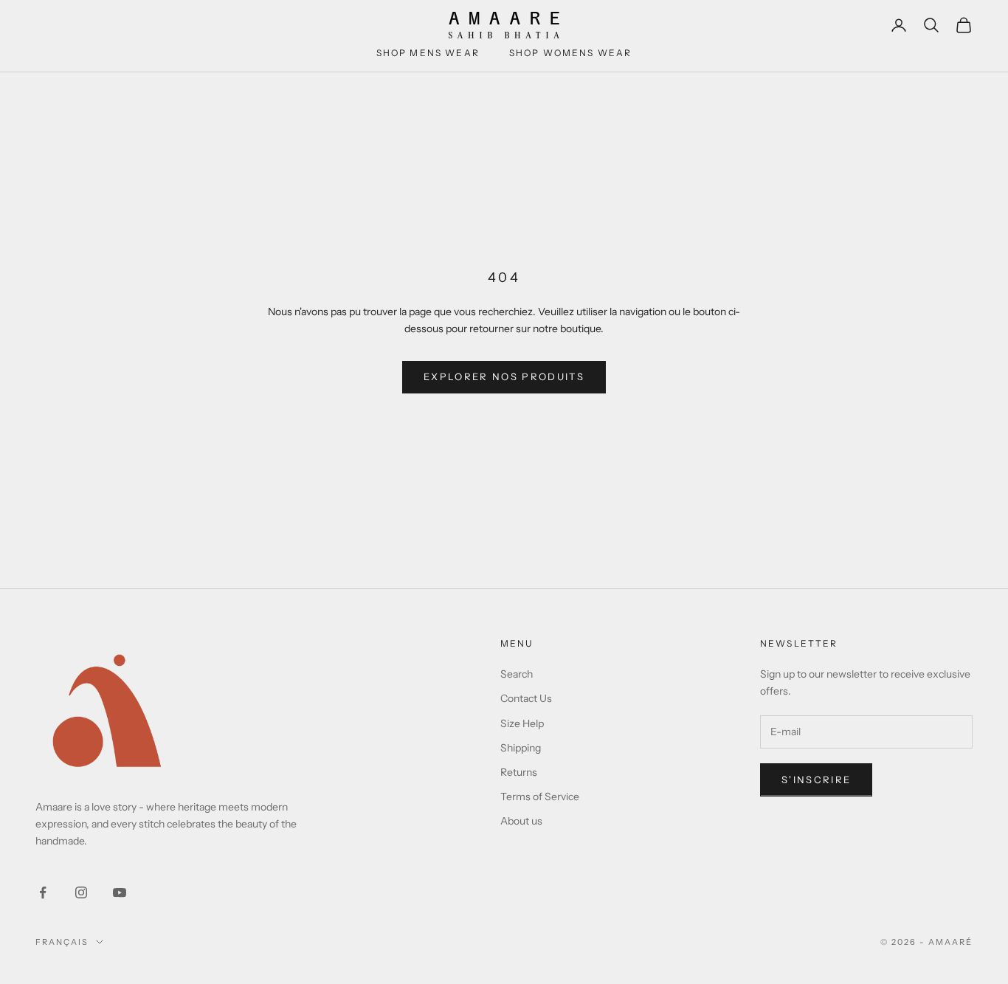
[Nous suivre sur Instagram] (81, 892)
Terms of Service (539, 796)
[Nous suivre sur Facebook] (42, 892)
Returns (518, 772)
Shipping (520, 747)
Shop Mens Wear (428, 52)
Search (516, 674)
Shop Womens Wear (570, 52)
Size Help (522, 723)
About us (521, 821)
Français (62, 942)
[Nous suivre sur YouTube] (119, 892)
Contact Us (526, 698)
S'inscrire (816, 779)
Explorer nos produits (504, 376)
